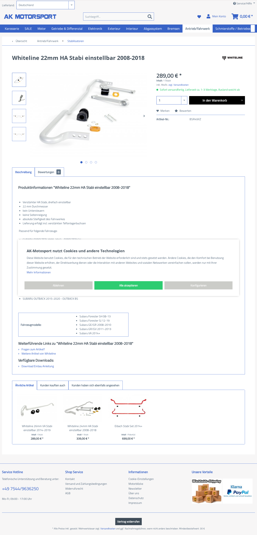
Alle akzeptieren (128, 285)
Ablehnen (58, 285)
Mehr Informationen (39, 272)
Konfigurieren (199, 285)
